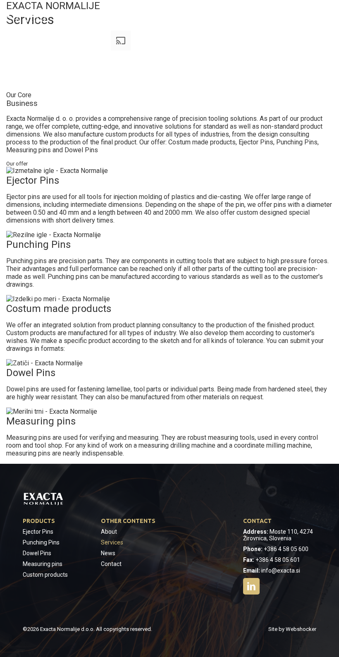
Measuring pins (42, 564)
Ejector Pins (38, 531)
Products (39, 521)
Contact (111, 564)
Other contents (128, 521)
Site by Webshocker (292, 629)
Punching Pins (41, 542)
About (109, 531)
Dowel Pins (37, 553)
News (108, 553)
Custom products (45, 574)
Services (112, 542)
